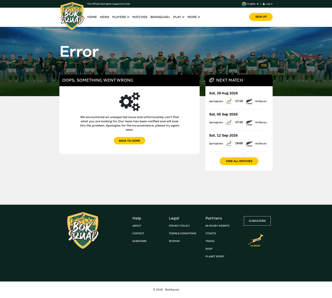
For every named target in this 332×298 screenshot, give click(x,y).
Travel (210, 241)
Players (119, 17)
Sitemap (174, 241)
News (104, 17)
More (192, 17)
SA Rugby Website (217, 225)
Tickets (210, 233)
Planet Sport (214, 256)
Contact (138, 233)
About (136, 225)
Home (92, 17)
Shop (208, 248)
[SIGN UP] (261, 11)
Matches (139, 17)
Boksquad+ (160, 17)
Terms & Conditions (182, 233)
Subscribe (139, 241)
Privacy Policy (179, 225)
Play (177, 17)
